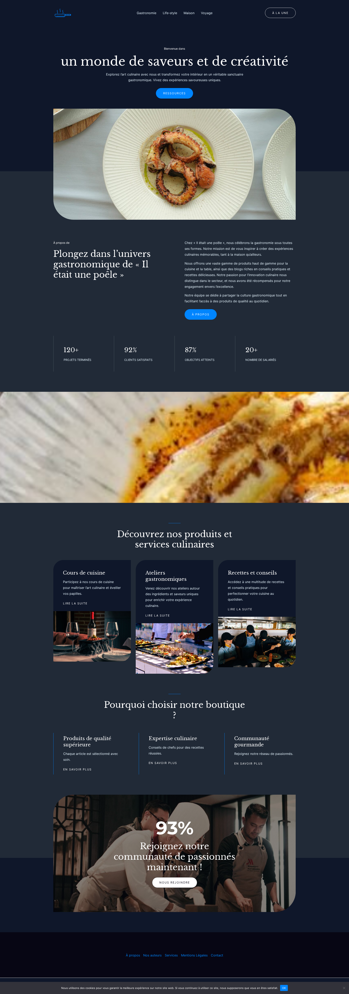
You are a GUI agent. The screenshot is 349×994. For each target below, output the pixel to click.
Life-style (170, 13)
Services (171, 955)
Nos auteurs (152, 955)
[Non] (344, 988)
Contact (217, 955)
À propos (133, 955)
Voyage (206, 13)
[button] (280, 13)
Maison (189, 13)
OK (284, 987)
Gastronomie (146, 13)
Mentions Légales (194, 955)
